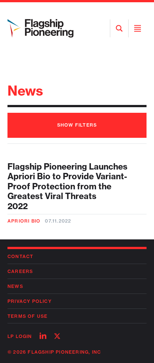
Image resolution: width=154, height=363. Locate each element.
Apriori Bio (23, 221)
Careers (20, 271)
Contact (20, 256)
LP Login (19, 336)
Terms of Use (27, 316)
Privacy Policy (29, 301)
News (15, 286)
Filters (77, 125)
